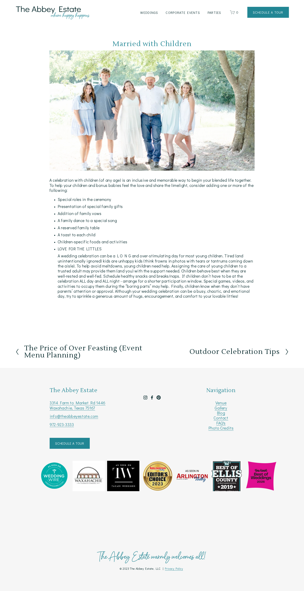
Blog (221, 413)
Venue (221, 402)
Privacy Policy (174, 569)
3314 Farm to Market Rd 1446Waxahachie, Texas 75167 (77, 405)
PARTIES (214, 12)
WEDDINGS (149, 12)
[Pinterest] (159, 397)
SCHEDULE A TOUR (69, 443)
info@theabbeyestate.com (74, 416)
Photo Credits (221, 428)
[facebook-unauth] (152, 397)
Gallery (221, 408)
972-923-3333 (62, 424)
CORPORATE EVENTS (183, 12)
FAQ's (221, 423)
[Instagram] (145, 397)
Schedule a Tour (268, 12)
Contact (221, 417)
